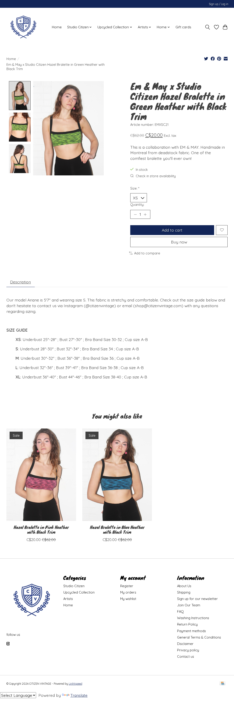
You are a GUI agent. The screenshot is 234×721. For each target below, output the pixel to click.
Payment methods (191, 631)
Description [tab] (20, 281)
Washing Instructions (193, 618)
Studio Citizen (74, 586)
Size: (134, 188)
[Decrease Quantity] (135, 214)
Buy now (179, 241)
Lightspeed (75, 683)
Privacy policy (188, 650)
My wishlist (128, 599)
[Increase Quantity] (145, 214)
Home (57, 27)
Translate (79, 695)
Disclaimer (185, 644)
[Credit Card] (222, 683)
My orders (128, 592)
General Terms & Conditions (199, 637)
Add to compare (147, 253)
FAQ (180, 611)
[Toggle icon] (207, 27)
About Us (184, 586)
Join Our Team (188, 605)
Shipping (183, 592)
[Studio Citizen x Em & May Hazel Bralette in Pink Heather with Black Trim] (41, 474)
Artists (68, 599)
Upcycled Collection (79, 592)
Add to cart (172, 229)
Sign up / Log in (218, 4)
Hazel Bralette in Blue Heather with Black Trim (117, 529)
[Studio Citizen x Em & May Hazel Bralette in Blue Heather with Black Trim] (117, 474)
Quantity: (137, 204)
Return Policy (187, 624)
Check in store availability (156, 176)
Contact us (185, 656)
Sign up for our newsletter (197, 599)
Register (126, 586)
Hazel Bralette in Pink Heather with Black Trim (41, 529)
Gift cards (183, 27)
